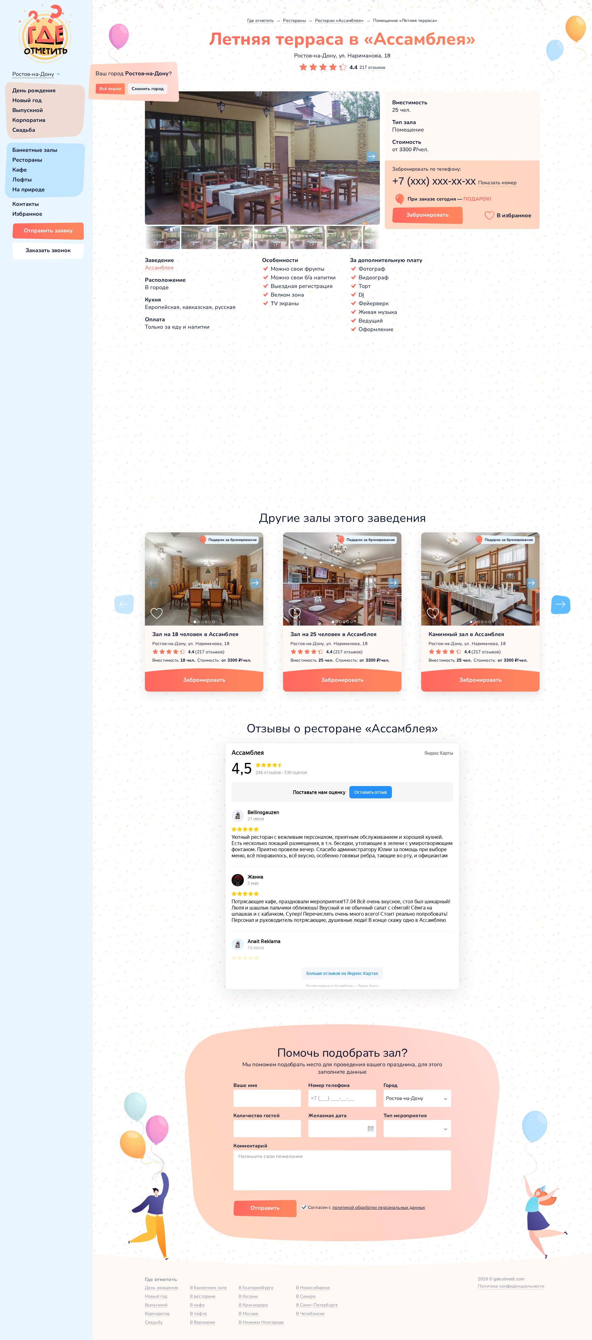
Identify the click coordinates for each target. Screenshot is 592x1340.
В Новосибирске (313, 1287)
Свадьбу (153, 1322)
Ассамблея (159, 267)
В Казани (248, 1296)
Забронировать (427, 215)
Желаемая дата (327, 1115)
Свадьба (23, 130)
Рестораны (27, 160)
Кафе (19, 170)
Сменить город (148, 88)
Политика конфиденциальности (511, 1286)
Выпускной (27, 110)
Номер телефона (329, 1085)
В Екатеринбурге (256, 1287)
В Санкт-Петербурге (317, 1304)
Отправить (265, 1208)
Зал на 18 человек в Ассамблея (195, 634)
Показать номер (497, 182)
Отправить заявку (48, 230)
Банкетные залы (34, 150)
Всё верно (110, 88)
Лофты (22, 180)
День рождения (34, 90)
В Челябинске (310, 1313)
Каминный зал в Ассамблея (466, 634)
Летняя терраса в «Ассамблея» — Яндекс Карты (342, 985)
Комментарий (250, 1145)
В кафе (197, 1304)
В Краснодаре (253, 1304)
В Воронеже (202, 1322)
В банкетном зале (208, 1287)
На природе (28, 189)
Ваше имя (245, 1085)
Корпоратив (28, 120)
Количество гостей (256, 1115)
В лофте (198, 1313)
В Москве (248, 1313)
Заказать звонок (48, 250)
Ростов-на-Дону (33, 74)
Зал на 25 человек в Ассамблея (333, 634)
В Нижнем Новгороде (261, 1322)
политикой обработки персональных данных (378, 1207)
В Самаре (306, 1296)
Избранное (27, 214)
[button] (152, 156)
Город (391, 1085)
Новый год (27, 100)
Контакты (25, 204)
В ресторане (203, 1296)
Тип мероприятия (405, 1115)
